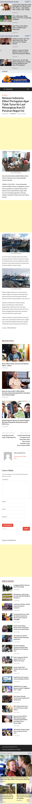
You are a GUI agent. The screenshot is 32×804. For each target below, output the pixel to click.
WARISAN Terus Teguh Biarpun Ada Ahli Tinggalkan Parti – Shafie (22, 688)
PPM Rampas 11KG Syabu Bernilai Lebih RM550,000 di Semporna (22, 596)
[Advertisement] (16, 133)
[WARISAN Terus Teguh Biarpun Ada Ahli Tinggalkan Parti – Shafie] (7, 686)
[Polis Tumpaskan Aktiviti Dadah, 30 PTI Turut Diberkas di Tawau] (7, 657)
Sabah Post (13, 113)
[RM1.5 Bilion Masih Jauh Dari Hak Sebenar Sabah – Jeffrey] (16, 353)
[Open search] (28, 89)
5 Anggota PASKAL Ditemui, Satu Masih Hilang (22, 586)
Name (4, 501)
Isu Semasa (4, 95)
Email (4, 509)
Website (4, 517)
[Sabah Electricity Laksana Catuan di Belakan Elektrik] (7, 677)
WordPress (11, 749)
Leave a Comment (21, 113)
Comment (5, 479)
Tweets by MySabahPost (9, 540)
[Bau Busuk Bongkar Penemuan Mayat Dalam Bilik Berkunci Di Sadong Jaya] (7, 646)
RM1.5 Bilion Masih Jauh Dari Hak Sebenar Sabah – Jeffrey (21, 707)
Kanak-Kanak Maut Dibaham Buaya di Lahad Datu (21, 668)
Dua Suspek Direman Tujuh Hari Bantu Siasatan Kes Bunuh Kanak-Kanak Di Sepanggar (21, 616)
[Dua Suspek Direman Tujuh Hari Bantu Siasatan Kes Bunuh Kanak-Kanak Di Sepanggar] (7, 614)
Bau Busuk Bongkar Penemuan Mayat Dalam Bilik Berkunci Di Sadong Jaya (21, 648)
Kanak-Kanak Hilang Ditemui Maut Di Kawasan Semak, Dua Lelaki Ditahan (21, 627)
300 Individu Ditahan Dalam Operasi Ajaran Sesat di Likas (22, 731)
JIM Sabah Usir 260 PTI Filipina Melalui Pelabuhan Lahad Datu (21, 637)
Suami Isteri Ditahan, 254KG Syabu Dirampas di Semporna (22, 605)
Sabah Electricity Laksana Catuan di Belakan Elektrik (21, 678)
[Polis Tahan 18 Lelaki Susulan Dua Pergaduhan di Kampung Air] (7, 696)
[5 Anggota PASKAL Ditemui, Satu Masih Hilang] (7, 585)
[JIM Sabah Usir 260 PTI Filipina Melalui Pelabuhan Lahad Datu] (7, 636)
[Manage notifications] (28, 800)
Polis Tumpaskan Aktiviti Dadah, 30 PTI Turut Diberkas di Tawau (21, 659)
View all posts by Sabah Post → (20, 457)
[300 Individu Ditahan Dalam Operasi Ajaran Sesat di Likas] (7, 729)
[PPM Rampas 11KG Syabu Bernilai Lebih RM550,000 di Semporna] (7, 594)
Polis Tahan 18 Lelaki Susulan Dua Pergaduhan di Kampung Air (21, 698)
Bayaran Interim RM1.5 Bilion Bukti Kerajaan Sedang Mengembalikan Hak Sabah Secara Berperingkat (16, 393)
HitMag (18, 749)
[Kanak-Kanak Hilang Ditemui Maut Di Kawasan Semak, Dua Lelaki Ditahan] (7, 626)
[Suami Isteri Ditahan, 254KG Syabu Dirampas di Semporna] (7, 604)
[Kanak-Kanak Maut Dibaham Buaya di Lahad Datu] (7, 667)
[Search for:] (16, 529)
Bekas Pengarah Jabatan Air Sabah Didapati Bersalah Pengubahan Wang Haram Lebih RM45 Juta (15, 422)
